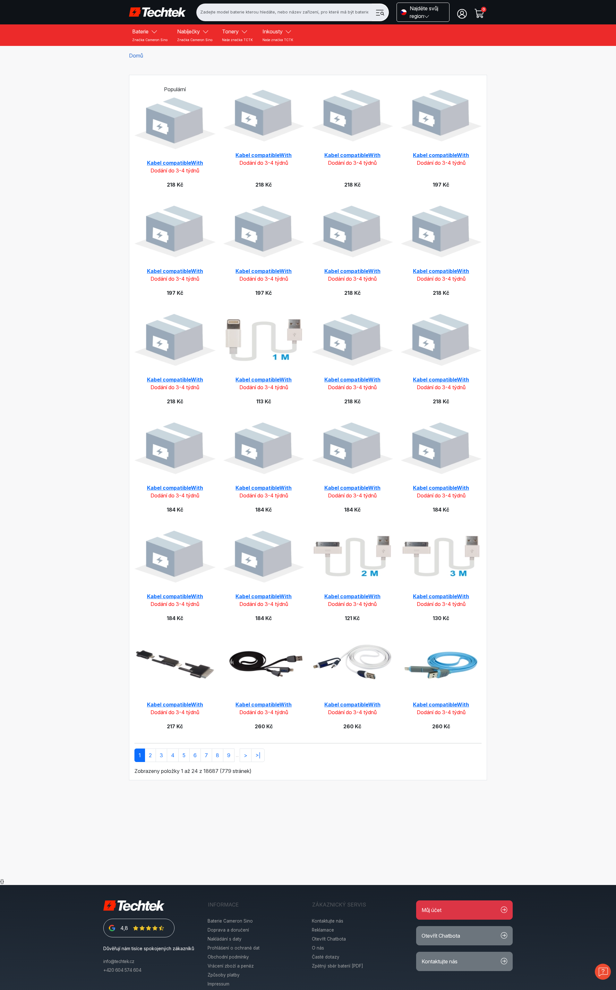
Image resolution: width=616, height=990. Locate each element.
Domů (136, 55)
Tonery (237, 35)
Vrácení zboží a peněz (231, 965)
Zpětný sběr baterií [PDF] (337, 965)
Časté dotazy (325, 956)
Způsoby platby (224, 974)
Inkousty (277, 35)
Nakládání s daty (225, 939)
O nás (318, 948)
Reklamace (323, 930)
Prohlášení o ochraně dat (234, 948)
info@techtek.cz (118, 961)
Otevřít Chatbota (329, 939)
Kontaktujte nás (327, 921)
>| (258, 755)
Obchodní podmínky (228, 956)
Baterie (149, 35)
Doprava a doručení (228, 930)
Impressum (218, 983)
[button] (423, 12)
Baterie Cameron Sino (230, 921)
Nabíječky (194, 35)
